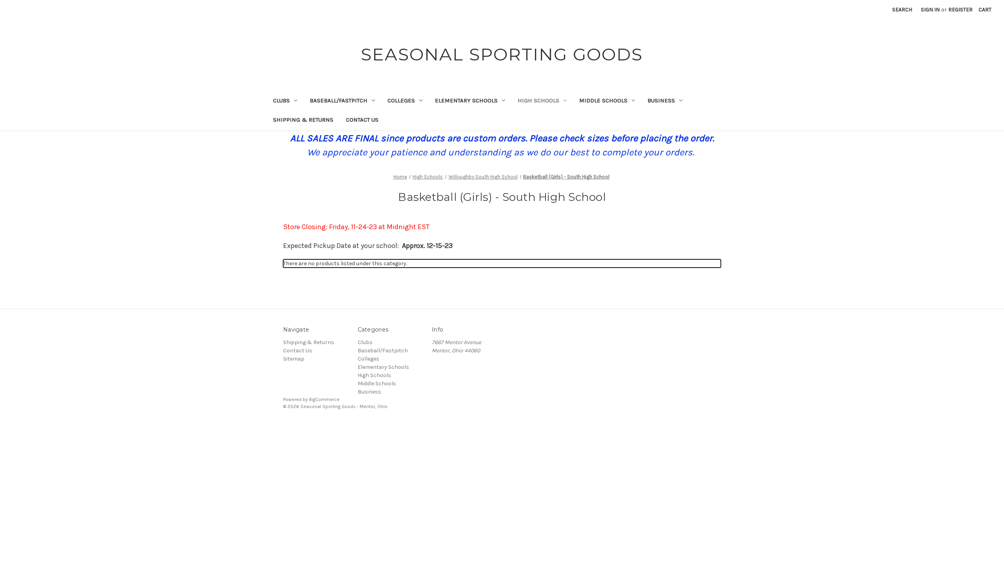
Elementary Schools (466, 100)
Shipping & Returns (303, 119)
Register (960, 9)
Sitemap (293, 358)
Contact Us (362, 119)
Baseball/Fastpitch (338, 100)
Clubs (281, 100)
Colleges (401, 100)
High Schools (538, 100)
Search (902, 9)
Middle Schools (603, 100)
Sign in (930, 9)
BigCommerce (324, 399)
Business (661, 100)
